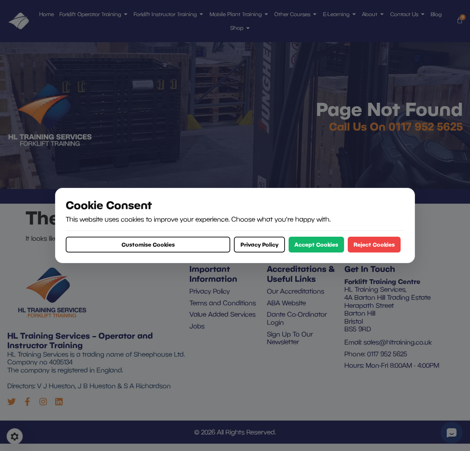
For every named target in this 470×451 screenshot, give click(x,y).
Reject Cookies (374, 244)
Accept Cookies (316, 244)
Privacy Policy (259, 244)
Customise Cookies (148, 244)
